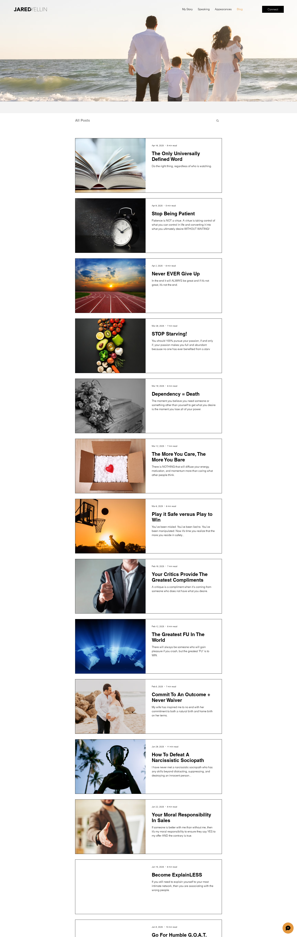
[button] (217, 121)
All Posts (82, 120)
